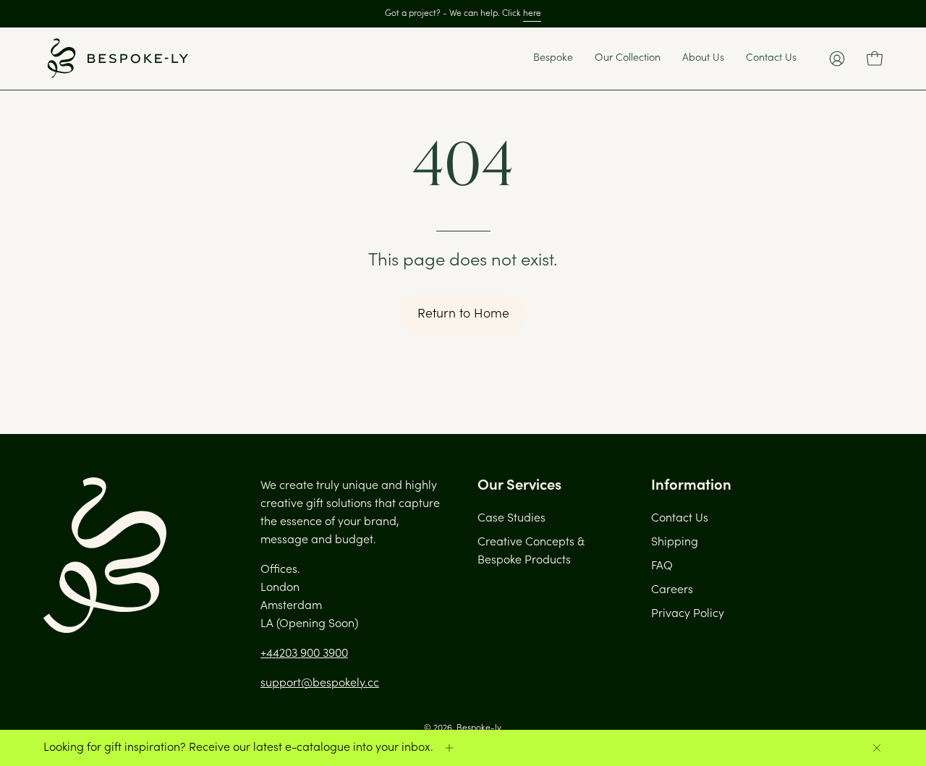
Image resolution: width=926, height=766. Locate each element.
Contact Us (679, 518)
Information (691, 486)
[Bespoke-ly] (115, 58)
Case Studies (511, 518)
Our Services (519, 486)
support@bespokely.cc (319, 683)
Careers (672, 590)
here (532, 13)
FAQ (662, 566)
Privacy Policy (687, 614)
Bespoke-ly (478, 728)
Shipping (674, 542)
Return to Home (463, 314)
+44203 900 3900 (304, 654)
